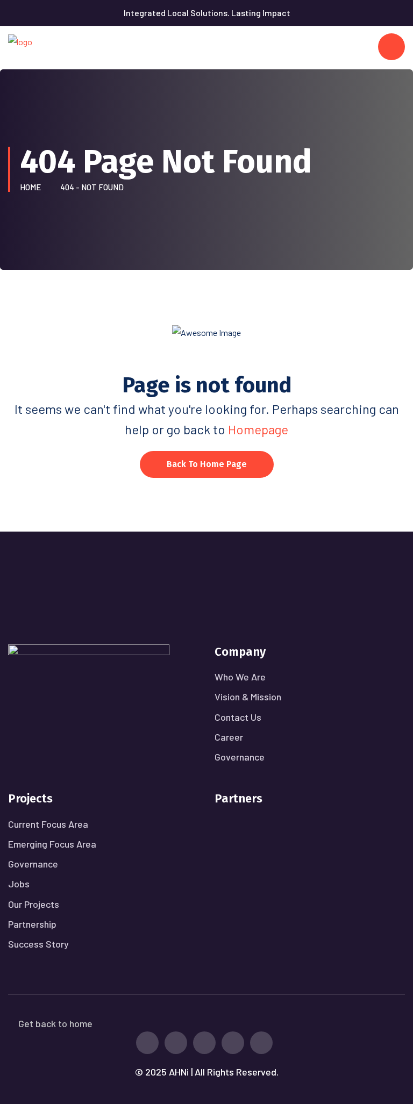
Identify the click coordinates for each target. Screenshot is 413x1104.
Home (32, 187)
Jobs (19, 884)
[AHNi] (20, 46)
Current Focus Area (48, 824)
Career (229, 737)
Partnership (32, 924)
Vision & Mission (248, 696)
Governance (240, 757)
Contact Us (238, 717)
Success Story (38, 944)
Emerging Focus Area (52, 844)
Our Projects (33, 904)
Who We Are (240, 677)
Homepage (258, 429)
